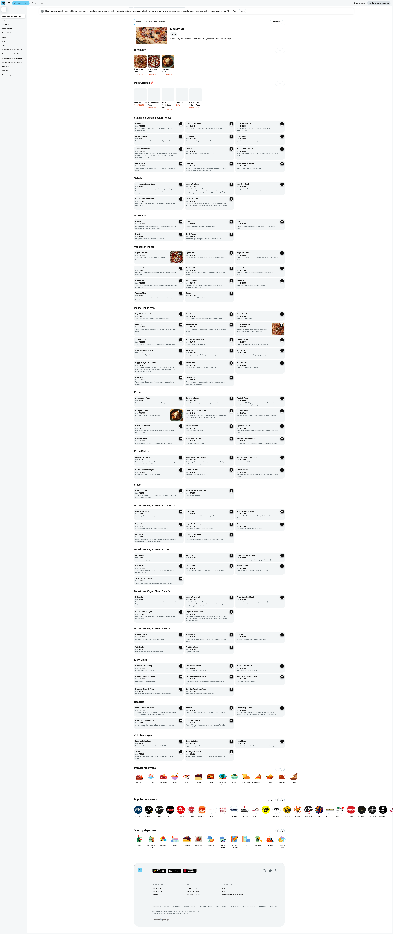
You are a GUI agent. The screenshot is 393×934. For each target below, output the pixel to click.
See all (270, 800)
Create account (359, 3)
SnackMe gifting (192, 888)
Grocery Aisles (273, 906)
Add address (277, 22)
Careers (155, 894)
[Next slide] (282, 50)
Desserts (5, 70)
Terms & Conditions (189, 906)
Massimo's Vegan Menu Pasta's (12, 62)
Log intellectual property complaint (232, 894)
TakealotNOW (262, 906)
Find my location (40, 3)
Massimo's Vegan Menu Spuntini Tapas (13, 49)
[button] (13, 9)
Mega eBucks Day (193, 891)
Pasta (4, 37)
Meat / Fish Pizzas (8, 33)
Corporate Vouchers (193, 894)
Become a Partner (158, 888)
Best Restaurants (234, 906)
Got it (242, 11)
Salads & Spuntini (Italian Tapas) (12, 16)
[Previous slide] (277, 50)
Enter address (22, 3)
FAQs (223, 891)
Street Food (6, 24)
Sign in (379, 3)
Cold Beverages (7, 75)
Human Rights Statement (205, 906)
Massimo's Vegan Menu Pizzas (11, 54)
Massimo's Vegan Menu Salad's (12, 58)
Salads (4, 20)
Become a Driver (157, 891)
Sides (4, 45)
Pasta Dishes (6, 41)
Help (223, 888)
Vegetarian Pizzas (7, 28)
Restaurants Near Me (249, 906)
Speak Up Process (221, 906)
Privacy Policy (232, 11)
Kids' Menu (5, 66)
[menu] (9, 3)
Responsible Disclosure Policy (160, 906)
